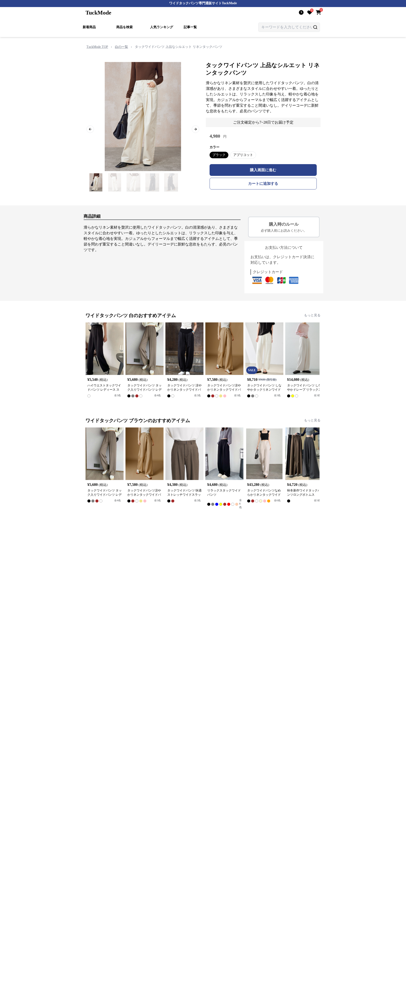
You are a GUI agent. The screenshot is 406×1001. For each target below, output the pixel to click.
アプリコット (243, 155)
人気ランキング (161, 27)
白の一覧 (121, 47)
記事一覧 (190, 27)
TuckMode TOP (97, 47)
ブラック (219, 155)
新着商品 (89, 27)
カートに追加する (263, 183)
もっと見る (312, 315)
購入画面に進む (263, 170)
